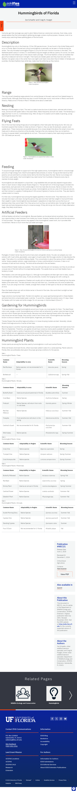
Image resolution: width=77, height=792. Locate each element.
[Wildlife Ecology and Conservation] (23, 693)
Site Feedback (11, 744)
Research (9, 767)
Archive (38, 780)
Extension (9, 770)
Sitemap (28, 780)
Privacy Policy (62, 780)
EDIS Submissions (47, 762)
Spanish (59, 588)
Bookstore (44, 738)
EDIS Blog (44, 736)
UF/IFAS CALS (11, 764)
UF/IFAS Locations (12, 759)
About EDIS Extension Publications (53, 767)
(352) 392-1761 (12, 746)
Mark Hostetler (61, 569)
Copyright (44, 744)
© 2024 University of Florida (14, 780)
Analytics (8, 783)
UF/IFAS (9, 762)
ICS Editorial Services (48, 764)
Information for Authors (49, 759)
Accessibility (45, 741)
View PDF (65, 574)
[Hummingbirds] (53, 693)
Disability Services (49, 780)
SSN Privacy (18, 783)
